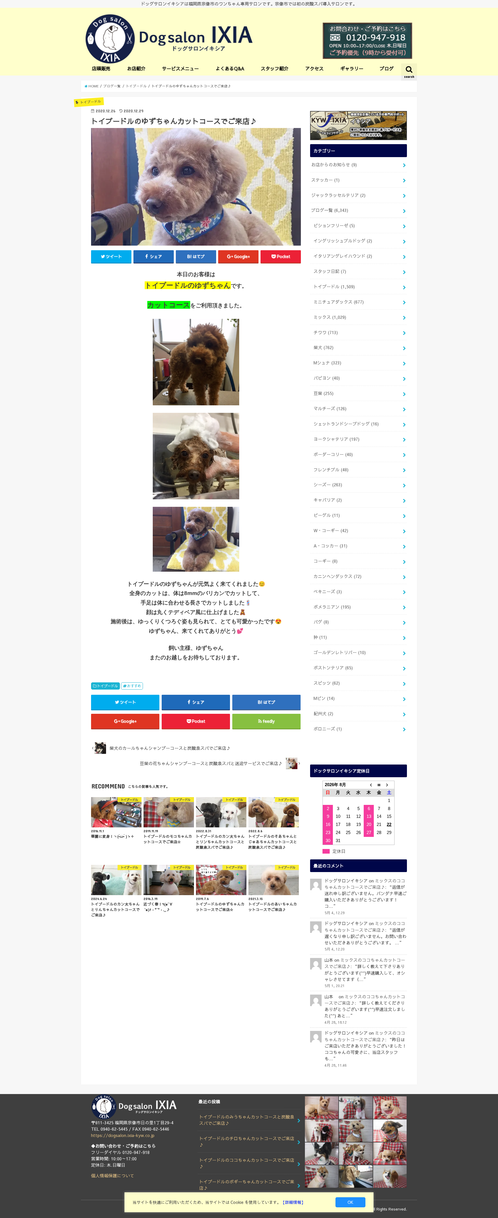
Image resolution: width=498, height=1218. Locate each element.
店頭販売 (101, 68)
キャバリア (328, 500)
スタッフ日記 (330, 271)
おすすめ (134, 685)
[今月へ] (379, 785)
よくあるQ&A (230, 68)
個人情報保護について (112, 1176)
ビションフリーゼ (334, 225)
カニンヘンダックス (337, 576)
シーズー (328, 484)
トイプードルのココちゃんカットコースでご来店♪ (246, 1163)
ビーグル (327, 515)
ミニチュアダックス (339, 302)
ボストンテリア (333, 668)
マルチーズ (330, 408)
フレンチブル (331, 469)
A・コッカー (330, 546)
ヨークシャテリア (336, 439)
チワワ (326, 332)
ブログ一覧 (329, 210)
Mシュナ (327, 363)
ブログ (387, 68)
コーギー (325, 561)
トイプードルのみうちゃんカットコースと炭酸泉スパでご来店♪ (246, 1120)
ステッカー (325, 180)
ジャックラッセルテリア (338, 195)
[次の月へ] (389, 785)
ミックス (330, 317)
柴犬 (323, 347)
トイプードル (107, 685)
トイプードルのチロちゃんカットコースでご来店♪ (246, 1142)
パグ (321, 622)
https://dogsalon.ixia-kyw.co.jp (122, 1135)
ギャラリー (351, 68)
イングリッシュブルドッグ (343, 241)
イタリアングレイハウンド (343, 256)
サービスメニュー (180, 68)
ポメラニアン (332, 607)
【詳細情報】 (293, 1202)
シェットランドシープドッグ (346, 424)
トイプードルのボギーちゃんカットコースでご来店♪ (246, 1185)
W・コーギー (331, 530)
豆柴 (323, 393)
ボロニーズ (328, 729)
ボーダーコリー (333, 454)
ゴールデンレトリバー (340, 652)
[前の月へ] (369, 785)
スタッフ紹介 (274, 68)
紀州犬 (323, 713)
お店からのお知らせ (334, 164)
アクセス (314, 68)
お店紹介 (136, 68)
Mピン (324, 698)
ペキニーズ (328, 591)
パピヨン (327, 378)
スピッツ (327, 683)
